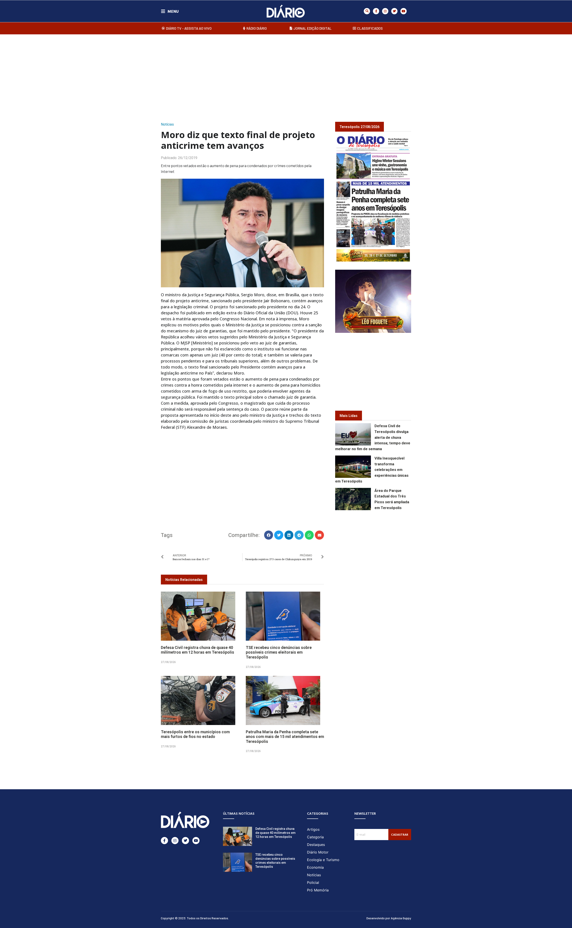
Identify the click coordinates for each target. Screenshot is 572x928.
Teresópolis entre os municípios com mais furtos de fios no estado (195, 734)
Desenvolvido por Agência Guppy (388, 918)
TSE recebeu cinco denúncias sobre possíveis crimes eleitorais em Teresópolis (279, 652)
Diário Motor (317, 852)
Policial (313, 882)
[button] (367, 11)
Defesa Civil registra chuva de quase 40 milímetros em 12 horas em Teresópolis (197, 650)
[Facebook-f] (376, 11)
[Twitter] (394, 11)
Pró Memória (318, 890)
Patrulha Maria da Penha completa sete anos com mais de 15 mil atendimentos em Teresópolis (285, 736)
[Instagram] (385, 11)
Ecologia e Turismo (323, 860)
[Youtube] (403, 11)
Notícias (167, 124)
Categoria (315, 837)
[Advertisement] (286, 73)
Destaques (316, 844)
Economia (315, 867)
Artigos (313, 829)
